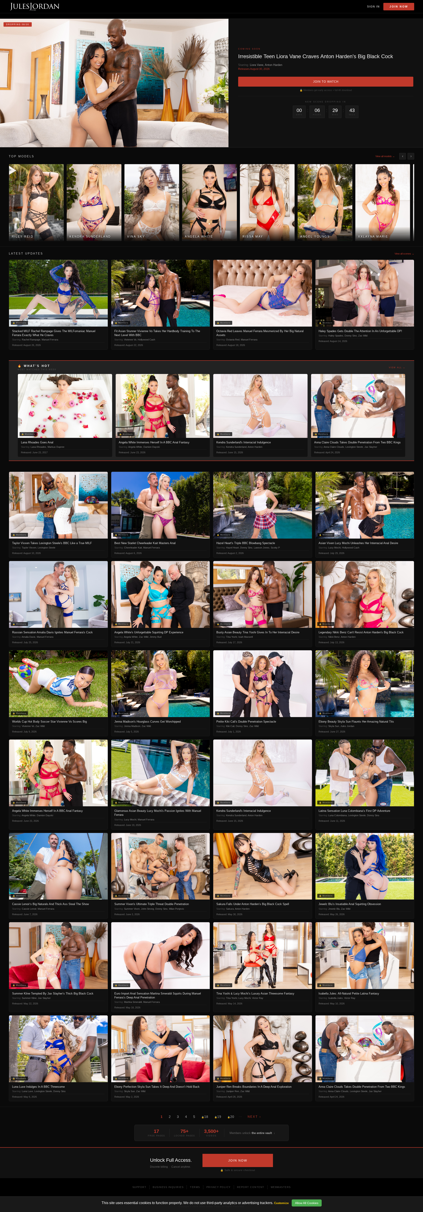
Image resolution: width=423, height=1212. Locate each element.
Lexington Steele (354, 447)
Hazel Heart (232, 547)
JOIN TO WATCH (325, 81)
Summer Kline (29, 998)
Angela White (135, 447)
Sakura (230, 908)
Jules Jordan (347, 726)
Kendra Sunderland (236, 447)
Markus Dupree (56, 447)
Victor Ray (257, 998)
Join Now (399, 6)
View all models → (385, 156)
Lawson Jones (261, 547)
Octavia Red (232, 339)
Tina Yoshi (231, 637)
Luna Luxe (27, 1091)
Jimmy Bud (155, 637)
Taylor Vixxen (29, 547)
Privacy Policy (218, 1187)
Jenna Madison (132, 726)
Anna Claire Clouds (334, 447)
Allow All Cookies (306, 1203)
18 (204, 1117)
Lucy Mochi (334, 547)
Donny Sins (351, 335)
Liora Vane (256, 65)
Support (139, 1187)
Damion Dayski (151, 447)
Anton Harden (273, 65)
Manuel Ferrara (50, 339)
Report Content (250, 1187)
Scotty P (275, 547)
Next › (254, 1116)
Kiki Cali (230, 726)
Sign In (373, 6)
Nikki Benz (334, 637)
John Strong (147, 908)
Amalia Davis (28, 637)
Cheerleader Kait (133, 547)
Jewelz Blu (334, 908)
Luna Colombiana (337, 815)
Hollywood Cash (146, 339)
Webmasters (281, 1187)
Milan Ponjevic (176, 908)
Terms (195, 1187)
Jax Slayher (370, 447)
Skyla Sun (333, 726)
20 (230, 1117)
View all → (397, 367)
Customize (281, 1203)
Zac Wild (362, 335)
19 (217, 1117)
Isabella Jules (335, 998)
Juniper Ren (232, 1091)
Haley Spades (335, 335)
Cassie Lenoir (29, 908)
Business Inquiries (168, 1187)
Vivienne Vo (130, 339)
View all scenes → (404, 253)
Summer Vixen (132, 908)
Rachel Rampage (31, 339)
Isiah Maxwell (245, 637)
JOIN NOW (237, 1160)
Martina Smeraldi (133, 1002)
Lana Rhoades (38, 447)
